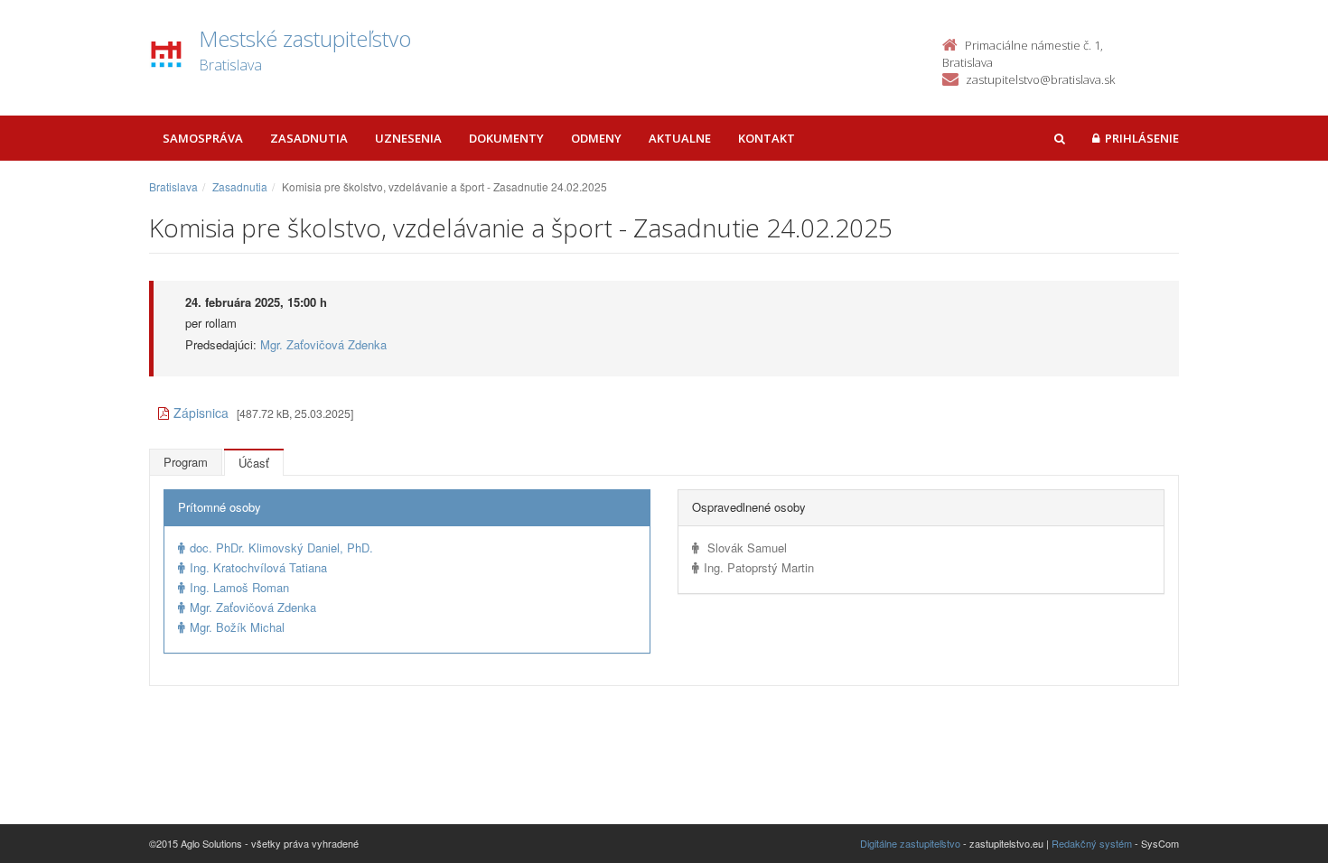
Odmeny (596, 138)
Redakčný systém (1092, 843)
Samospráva (203, 138)
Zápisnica (201, 413)
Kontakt (766, 138)
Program (186, 461)
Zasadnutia (309, 138)
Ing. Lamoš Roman (239, 587)
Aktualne (680, 138)
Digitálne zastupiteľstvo (910, 843)
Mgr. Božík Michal (237, 627)
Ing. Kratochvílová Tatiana (258, 567)
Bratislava (173, 186)
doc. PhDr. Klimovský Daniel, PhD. (281, 547)
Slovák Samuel (745, 547)
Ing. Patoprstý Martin (759, 567)
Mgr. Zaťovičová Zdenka (323, 344)
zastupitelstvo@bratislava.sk (1040, 79)
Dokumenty (506, 138)
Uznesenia (408, 138)
